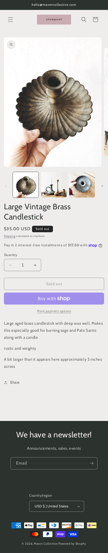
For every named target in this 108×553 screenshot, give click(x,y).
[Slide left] (6, 186)
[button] (10, 19)
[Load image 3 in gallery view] (82, 185)
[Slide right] (102, 186)
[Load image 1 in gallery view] (26, 185)
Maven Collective (46, 543)
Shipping (9, 236)
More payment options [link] (54, 311)
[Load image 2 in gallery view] (54, 185)
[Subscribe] (91, 463)
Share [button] (15, 382)
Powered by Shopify (72, 543)
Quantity (10, 255)
